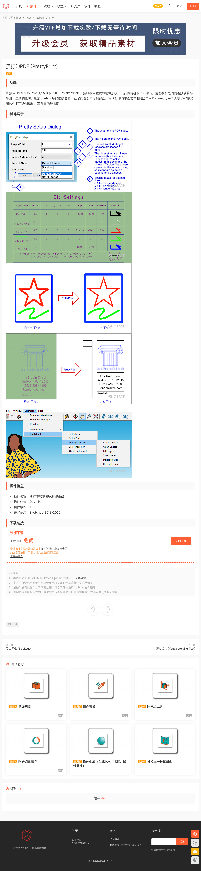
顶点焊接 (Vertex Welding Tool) (175, 648)
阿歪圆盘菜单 (23, 761)
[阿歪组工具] (165, 685)
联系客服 (114, 844)
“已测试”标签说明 (81, 843)
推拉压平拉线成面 (155, 761)
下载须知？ (16, 556)
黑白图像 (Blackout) (18, 648)
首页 (19, 6)
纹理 (47, 6)
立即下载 (180, 541)
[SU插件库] (6, 6)
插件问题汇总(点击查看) (54, 548)
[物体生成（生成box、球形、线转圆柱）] (100, 740)
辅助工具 (12, 624)
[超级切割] (36, 685)
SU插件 (31, 6)
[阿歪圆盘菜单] (36, 740)
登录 (104, 798)
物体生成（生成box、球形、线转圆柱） (99, 763)
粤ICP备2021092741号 (100, 861)
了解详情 (80, 578)
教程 (97, 6)
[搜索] (170, 6)
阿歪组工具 (150, 706)
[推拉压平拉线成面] (165, 740)
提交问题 (114, 839)
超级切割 (20, 706)
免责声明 (76, 839)
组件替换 (84, 706)
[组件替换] (100, 685)
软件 (87, 6)
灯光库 (75, 6)
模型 (60, 6)
